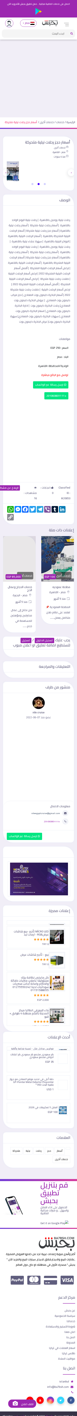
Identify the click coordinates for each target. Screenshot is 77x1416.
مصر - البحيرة (20, 595)
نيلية (28, 1150)
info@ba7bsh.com (58, 1386)
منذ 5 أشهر (60, 598)
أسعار (59, 1150)
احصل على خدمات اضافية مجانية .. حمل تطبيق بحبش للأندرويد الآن (38, 4)
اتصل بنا (70, 1337)
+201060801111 (56, 395)
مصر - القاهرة (59, 152)
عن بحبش (69, 1310)
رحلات (39, 1150)
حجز (49, 1150)
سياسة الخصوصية (65, 1315)
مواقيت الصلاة (66, 1358)
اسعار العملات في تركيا (62, 1347)
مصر (27, 23)
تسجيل (26, 640)
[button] (45, 184)
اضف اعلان (26, 1404)
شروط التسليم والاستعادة (60, 1326)
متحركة (16, 1150)
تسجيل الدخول (44, 640)
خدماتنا (71, 1321)
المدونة (70, 1342)
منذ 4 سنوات (60, 157)
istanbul (64, 1381)
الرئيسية (70, 122)
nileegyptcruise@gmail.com (45, 813)
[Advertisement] (38, 76)
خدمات (60, 122)
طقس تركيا (68, 1353)
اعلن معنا (69, 1331)
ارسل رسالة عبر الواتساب (49, 384)
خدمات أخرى (47, 122)
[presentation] (71, 172)
